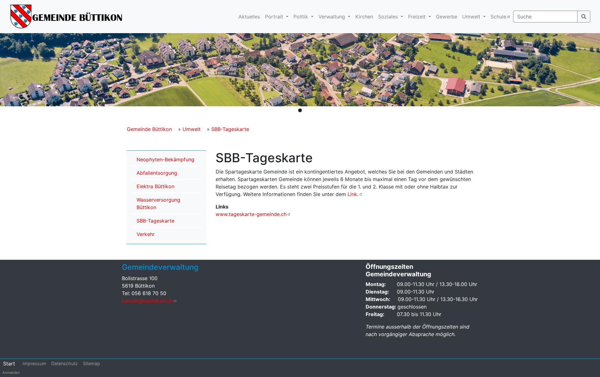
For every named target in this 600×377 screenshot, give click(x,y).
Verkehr (146, 234)
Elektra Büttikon (155, 186)
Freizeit (417, 16)
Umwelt (472, 16)
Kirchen (364, 16)
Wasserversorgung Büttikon (158, 203)
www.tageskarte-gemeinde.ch (251, 214)
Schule (498, 16)
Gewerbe (446, 16)
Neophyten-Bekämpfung (165, 159)
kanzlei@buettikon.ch (147, 301)
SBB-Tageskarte (230, 129)
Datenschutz (64, 363)
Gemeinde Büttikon (149, 129)
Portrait (275, 16)
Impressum (34, 363)
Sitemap (91, 363)
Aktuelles (249, 16)
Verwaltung (332, 16)
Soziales (388, 16)
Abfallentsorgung (157, 173)
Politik (301, 16)
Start (9, 363)
